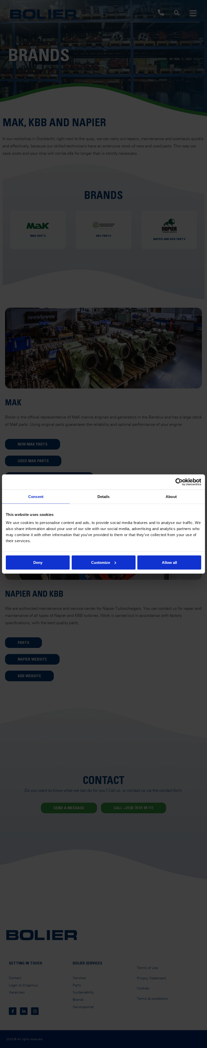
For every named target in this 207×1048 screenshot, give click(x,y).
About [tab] (171, 496)
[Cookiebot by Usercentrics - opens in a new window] (179, 482)
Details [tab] (103, 496)
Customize (100, 562)
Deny (37, 562)
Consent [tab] (35, 496)
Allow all (169, 562)
